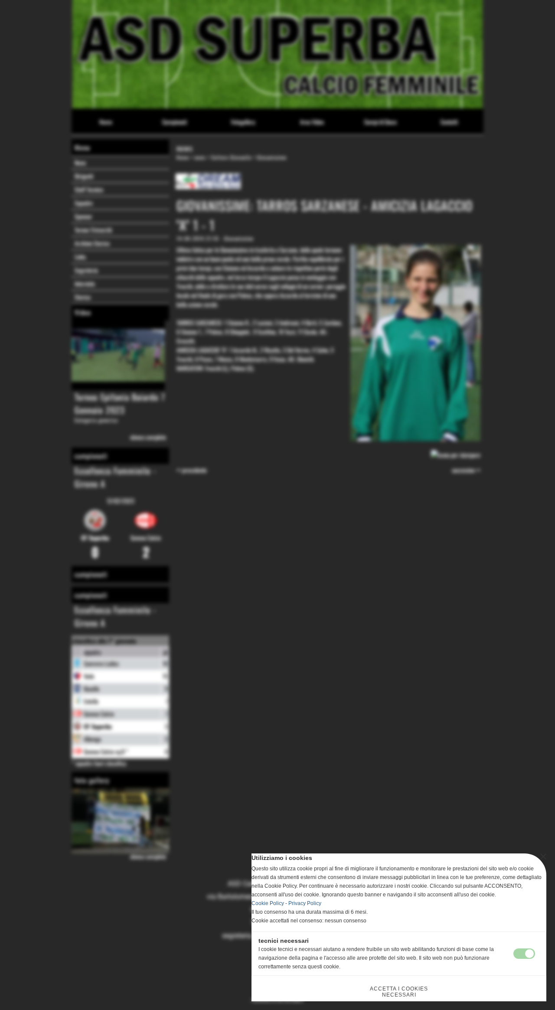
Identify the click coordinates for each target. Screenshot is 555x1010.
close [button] (543, 856)
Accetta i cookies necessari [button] (399, 992)
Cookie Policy (267, 903)
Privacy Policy (304, 903)
